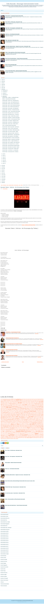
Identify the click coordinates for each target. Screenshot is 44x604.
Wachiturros (8, 437)
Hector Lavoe (37, 414)
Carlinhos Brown (37, 404)
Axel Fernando (41, 401)
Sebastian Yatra (10, 433)
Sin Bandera (12, 434)
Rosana (25, 432)
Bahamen (24, 402)
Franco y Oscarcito (31, 412)
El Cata (14, 410)
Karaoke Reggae (3, 563)
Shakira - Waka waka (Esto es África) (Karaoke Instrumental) (15, 52)
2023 (2, 84)
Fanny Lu (9, 412)
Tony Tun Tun (40, 435)
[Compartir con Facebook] (4, 328)
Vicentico (16, 436)
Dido (34, 408)
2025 (2, 81)
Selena (18, 433)
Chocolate (10, 406)
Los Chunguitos (34, 421)
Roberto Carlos (7, 432)
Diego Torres (37, 408)
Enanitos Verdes (27, 411)
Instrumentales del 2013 (4, 538)
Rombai (14, 432)
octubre (4, 93)
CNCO (2, 404)
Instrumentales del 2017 (4, 546)
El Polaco (35, 410)
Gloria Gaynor (33, 413)
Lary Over (42, 419)
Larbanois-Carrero (38, 419)
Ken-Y (26, 417)
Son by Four (30, 434)
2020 (2, 89)
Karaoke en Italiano (4, 576)
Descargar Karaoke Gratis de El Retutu (11, 355)
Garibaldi (5, 413)
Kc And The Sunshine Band (16, 417)
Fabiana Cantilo (5, 412)
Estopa (42, 411)
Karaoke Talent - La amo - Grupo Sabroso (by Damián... (11, 111)
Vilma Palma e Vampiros (35, 436)
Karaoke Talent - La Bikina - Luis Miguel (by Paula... (10, 97)
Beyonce (5, 403)
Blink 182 (16, 403)
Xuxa (38, 437)
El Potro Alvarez (39, 410)
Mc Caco (29, 425)
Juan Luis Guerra (8, 416)
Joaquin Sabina (23, 415)
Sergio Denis (32, 433)
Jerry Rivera (9, 415)
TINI (35, 434)
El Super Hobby (11, 411)
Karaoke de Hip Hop (4, 572)
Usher (10, 436)
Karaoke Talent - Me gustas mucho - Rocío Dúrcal (10, 112)
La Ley (40, 418)
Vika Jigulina (25, 436)
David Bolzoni (18, 408)
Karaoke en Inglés (3, 574)
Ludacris (22, 423)
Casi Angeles (19, 405)
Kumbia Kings (10, 418)
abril (3, 158)
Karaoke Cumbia (3, 557)
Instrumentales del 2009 (4, 531)
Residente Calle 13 (9, 431)
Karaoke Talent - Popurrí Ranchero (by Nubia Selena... (11, 145)
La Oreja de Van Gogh (9, 419)
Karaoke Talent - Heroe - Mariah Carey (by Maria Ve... (10, 106)
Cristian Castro (41, 406)
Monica (23, 426)
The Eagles (16, 435)
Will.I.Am (19, 437)
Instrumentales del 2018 (4, 548)
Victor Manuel (21, 436)
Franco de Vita (26, 412)
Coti (37, 406)
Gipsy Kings (24, 413)
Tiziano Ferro (29, 435)
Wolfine (36, 437)
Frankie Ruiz (39, 412)
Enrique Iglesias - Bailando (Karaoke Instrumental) (13, 462)
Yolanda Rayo (8, 438)
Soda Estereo (18, 434)
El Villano (15, 411)
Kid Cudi (37, 417)
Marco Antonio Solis (38, 424)
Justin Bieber (31, 416)
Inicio (2, 10)
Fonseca (22, 412)
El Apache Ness (10, 410)
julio (3, 153)
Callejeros (16, 404)
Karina (2, 417)
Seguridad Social (15, 433)
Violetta (41, 436)
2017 (2, 168)
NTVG (31, 426)
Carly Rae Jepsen (14, 405)
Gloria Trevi (36, 413)
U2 (8, 436)
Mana (18, 424)
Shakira (36, 433)
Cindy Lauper (20, 406)
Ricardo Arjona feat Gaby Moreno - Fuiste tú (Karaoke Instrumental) (16, 58)
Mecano (34, 425)
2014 (2, 173)
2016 (2, 170)
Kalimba (35, 416)
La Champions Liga (22, 418)
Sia (39, 433)
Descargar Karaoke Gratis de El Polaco (12, 349)
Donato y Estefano (14, 409)
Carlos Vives (10, 405)
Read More (36, 333)
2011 (2, 177)
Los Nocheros (9, 422)
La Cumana (27, 418)
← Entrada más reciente (5, 361)
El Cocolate (16, 410)
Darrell (11, 408)
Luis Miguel (39, 423)
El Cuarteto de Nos (21, 410)
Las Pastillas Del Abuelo (11, 420)
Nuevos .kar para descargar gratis (10, 64)
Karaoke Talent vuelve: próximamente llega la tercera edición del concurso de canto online (20, 480)
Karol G (4, 417)
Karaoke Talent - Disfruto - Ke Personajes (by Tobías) (11, 119)
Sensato (26, 433)
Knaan (42, 417)
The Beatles (12, 435)
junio (3, 155)
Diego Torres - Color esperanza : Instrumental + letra (13, 456)
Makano (2, 424)
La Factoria (31, 418)
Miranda (18, 426)
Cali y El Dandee (10, 404)
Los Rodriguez (40, 422)
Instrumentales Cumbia (4, 516)
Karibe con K (41, 416)
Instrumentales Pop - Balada (5, 521)
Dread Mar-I (29, 409)
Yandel (1, 438)
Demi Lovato (27, 408)
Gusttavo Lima (32, 414)
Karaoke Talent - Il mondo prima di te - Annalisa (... (10, 151)
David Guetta (22, 408)
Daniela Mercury (38, 407)
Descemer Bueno (31, 408)
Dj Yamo (6, 409)
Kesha (28, 417)
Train (42, 435)
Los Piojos (20, 422)
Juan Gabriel (3, 416)
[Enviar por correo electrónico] (1, 328)
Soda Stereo (22, 434)
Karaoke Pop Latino (4, 561)
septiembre (4, 94)
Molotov (21, 426)
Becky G (37, 402)
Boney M (25, 403)
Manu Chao (24, 424)
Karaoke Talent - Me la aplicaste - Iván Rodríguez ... (10, 136)
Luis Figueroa (30, 423)
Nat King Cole (34, 426)
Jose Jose (35, 415)
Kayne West (10, 417)
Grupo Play (8, 414)
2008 (2, 182)
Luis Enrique (26, 423)
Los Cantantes (30, 421)
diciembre (4, 90)
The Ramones (20, 435)
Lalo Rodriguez (33, 419)
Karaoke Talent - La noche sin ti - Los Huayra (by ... (10, 150)
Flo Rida (20, 412)
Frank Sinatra (36, 412)
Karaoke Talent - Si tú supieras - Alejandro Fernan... (10, 120)
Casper (22, 405)
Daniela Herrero (33, 407)
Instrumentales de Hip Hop (5, 529)
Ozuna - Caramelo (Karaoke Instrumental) (9, 125)
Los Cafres (26, 421)
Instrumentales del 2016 (4, 544)
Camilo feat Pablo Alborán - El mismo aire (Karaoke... (11, 137)
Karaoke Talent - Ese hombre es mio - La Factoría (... (10, 114)
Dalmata (16, 407)
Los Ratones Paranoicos (26, 422)
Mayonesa (26, 425)
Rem (5, 431)
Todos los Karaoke (4, 585)
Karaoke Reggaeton (4, 565)
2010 (2, 179)
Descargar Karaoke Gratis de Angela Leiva (12, 337)
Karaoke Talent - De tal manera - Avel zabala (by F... (10, 108)
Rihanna (42, 431)
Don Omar (9, 409)
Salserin (36, 432)
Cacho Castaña (5, 404)
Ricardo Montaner (27, 431)
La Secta (15, 419)
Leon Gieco (25, 420)
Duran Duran (33, 409)
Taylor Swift (2, 435)
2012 (2, 176)
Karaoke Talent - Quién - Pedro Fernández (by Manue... (11, 105)
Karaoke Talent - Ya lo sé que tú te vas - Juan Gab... (10, 143)
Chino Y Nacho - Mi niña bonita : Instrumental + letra (13, 21)
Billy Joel (8, 403)
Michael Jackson (40, 425)
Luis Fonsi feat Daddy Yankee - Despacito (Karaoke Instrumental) (16, 70)
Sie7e (41, 433)
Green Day (40, 413)
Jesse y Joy (14, 415)
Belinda (40, 402)
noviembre (4, 91)
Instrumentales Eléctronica (5, 518)
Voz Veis (5, 437)
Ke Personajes (22, 417)
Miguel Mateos (10, 426)
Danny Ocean (8, 408)
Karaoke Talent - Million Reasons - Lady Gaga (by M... (11, 134)
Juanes (16, 416)
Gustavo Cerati (23, 414)
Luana (14, 423)
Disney (41, 408)
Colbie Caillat (28, 406)
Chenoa (36, 405)
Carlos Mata (6, 405)
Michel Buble (2, 426)
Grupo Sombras (13, 414)
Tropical (6, 436)
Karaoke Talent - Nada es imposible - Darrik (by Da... (10, 126)
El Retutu (5, 411)
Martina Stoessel (17, 425)
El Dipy (25, 410)
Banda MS (26, 402)
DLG (5, 407)
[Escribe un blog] (2, 328)
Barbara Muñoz (31, 402)
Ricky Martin (38, 431)
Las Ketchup (6, 420)
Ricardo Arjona (20, 431)
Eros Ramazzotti (38, 411)
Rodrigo (11, 432)
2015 (2, 171)
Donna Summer (20, 409)
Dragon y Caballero (24, 409)
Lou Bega (8, 423)
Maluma (12, 424)
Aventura (32, 401)
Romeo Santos (17, 432)
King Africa (39, 417)
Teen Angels (6, 435)
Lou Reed (11, 423)
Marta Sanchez (12, 425)
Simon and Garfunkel (7, 434)
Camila (23, 404)
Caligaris (14, 404)
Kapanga (38, 416)
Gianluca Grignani (12, 413)
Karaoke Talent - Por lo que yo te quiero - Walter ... (10, 131)
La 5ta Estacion (17, 418)
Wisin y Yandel (29, 437)
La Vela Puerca (18, 419)
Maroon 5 (8, 425)
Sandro (41, 432)
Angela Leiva (14, 401)
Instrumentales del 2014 (4, 540)
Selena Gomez (22, 433)
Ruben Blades (29, 432)
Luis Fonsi (34, 423)
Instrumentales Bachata (4, 514)
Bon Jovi (23, 403)
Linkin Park (29, 420)
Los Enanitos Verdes (39, 421)
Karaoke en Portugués (4, 578)
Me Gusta (31, 425)
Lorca (32, 420)
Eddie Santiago (41, 409)
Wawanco (12, 437)
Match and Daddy (22, 425)
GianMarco (8, 413)
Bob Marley (19, 403)
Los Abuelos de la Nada (38, 420)
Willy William (23, 437)
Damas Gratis (19, 407)
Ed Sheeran (36, 409)
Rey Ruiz (13, 431)
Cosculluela (35, 406)
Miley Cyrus (15, 426)
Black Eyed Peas (12, 403)
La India (34, 418)
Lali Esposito (29, 419)
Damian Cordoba (24, 407)
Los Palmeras (13, 422)
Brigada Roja (32, 403)
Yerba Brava (4, 438)
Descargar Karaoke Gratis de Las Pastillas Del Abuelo (14, 343)
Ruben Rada (33, 432)
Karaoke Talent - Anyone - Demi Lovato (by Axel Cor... (11, 103)
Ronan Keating (22, 432)
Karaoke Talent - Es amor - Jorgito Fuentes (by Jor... (10, 140)
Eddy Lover (2, 410)
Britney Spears (37, 403)
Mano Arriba (21, 424)
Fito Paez (17, 412)
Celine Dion (28, 405)
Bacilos (6, 402)
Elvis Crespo (19, 411)
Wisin (26, 437)
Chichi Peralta (40, 405)
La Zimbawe (22, 419)
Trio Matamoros (3, 436)
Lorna (33, 420)
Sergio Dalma (29, 433)
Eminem (22, 411)
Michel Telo (6, 426)
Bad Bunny (20, 402)
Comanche (32, 406)
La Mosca (4, 419)
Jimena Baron (18, 415)
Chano (31, 405)
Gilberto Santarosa (18, 413)
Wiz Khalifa (33, 437)
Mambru (15, 424)
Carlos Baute (41, 404)
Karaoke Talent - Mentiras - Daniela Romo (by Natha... (11, 139)
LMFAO (13, 418)
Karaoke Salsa (3, 568)
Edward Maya (6, 410)
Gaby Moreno (2, 413)
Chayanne (33, 405)
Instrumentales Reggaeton (5, 523)
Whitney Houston (15, 437)
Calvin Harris (20, 404)
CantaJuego (32, 404)
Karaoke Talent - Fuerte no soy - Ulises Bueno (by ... (10, 100)
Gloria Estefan (28, 413)
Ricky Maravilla (33, 431)
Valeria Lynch (13, 436)
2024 (2, 82)
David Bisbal (14, 408)
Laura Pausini (17, 420)
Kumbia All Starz (5, 418)
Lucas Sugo (17, 423)
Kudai (1, 418)
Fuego (42, 412)
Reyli (15, 431)
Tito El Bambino (24, 435)
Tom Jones (32, 435)
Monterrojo (25, 426)
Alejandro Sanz (19, 399)
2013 (2, 174)
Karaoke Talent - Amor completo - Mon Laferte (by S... (11, 142)
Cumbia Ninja (2, 407)
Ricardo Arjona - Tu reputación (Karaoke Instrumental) (14, 15)
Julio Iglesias (26, 416)
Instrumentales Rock (4, 525)
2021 (2, 87)
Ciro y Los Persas (24, 406)
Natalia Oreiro (38, 426)
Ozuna (28, 427)
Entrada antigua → (40, 361)
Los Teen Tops (5, 423)
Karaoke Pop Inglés (4, 559)
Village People (29, 436)
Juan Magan (13, 416)
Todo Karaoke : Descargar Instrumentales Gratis (22, 4)
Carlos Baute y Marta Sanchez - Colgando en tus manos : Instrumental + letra (17, 46)
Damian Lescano (29, 407)
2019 (2, 165)
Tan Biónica (41, 434)
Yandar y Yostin (41, 437)
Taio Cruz (38, 434)
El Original (32, 410)
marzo (4, 160)
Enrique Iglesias (33, 411)
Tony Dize (36, 435)
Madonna (42, 423)
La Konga (37, 418)
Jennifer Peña (5, 415)
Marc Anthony (32, 424)
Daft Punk (13, 407)
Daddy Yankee (9, 407)
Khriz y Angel (33, 417)
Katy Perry (7, 417)
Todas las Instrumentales (5, 583)
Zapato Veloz (12, 438)
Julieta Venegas (21, 416)
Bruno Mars (41, 403)
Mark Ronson (5, 425)
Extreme (2, 412)
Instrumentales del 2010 (4, 533)
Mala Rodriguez (5, 424)
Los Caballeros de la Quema (20, 421)
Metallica (37, 425)
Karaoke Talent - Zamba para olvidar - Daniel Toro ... (10, 133)
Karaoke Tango (3, 570)
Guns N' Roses (18, 414)
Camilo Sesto (29, 404)
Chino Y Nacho (6, 406)
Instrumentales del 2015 (4, 542)
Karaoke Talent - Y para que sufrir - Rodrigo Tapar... (10, 148)
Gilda (22, 413)
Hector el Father (41, 414)
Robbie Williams (3, 432)
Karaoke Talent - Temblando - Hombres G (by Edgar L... (11, 117)
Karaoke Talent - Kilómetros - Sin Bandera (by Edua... (11, 109)
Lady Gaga (26, 419)
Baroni (34, 402)
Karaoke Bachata (3, 555)
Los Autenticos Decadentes (8, 421)
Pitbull (42, 429)
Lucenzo (20, 423)
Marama (28, 424)
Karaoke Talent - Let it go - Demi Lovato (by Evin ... (10, 128)
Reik (3, 431)
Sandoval (39, 432)
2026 (2, 79)
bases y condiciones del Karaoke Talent (28, 224)
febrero (4, 161)
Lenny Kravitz (22, 420)
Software (26, 434)
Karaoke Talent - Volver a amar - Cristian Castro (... (10, 123)
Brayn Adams (29, 403)
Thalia (9, 435)
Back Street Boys (10, 402)
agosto (4, 96)
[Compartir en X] (3, 328)
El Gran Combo (28, 410)
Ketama (30, 417)
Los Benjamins (14, 421)
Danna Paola (4, 408)
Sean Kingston (5, 433)
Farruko (12, 412)
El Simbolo (7, 411)
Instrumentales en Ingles (5, 553)
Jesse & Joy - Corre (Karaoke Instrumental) (12, 34)
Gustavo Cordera (27, 414)
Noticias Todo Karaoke (4, 580)
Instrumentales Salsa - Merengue (6, 527)
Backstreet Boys (15, 402)
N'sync (29, 426)
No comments (5, 188)
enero (4, 163)
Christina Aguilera (15, 406)
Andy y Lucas (9, 401)
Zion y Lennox (16, 438)
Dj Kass (4, 409)
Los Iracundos (5, 422)
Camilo (26, 404)
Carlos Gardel (2, 405)
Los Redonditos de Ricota (34, 422)
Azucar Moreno (3, 402)
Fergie (14, 412)
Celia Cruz (24, 405)
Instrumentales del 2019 (4, 550)
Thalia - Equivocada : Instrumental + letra (11, 40)
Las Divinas (2, 420)
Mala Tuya (9, 424)
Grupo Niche (5, 414)
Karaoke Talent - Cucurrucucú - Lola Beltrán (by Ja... (10, 122)
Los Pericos (17, 422)
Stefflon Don (33, 434)
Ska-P (15, 434)
